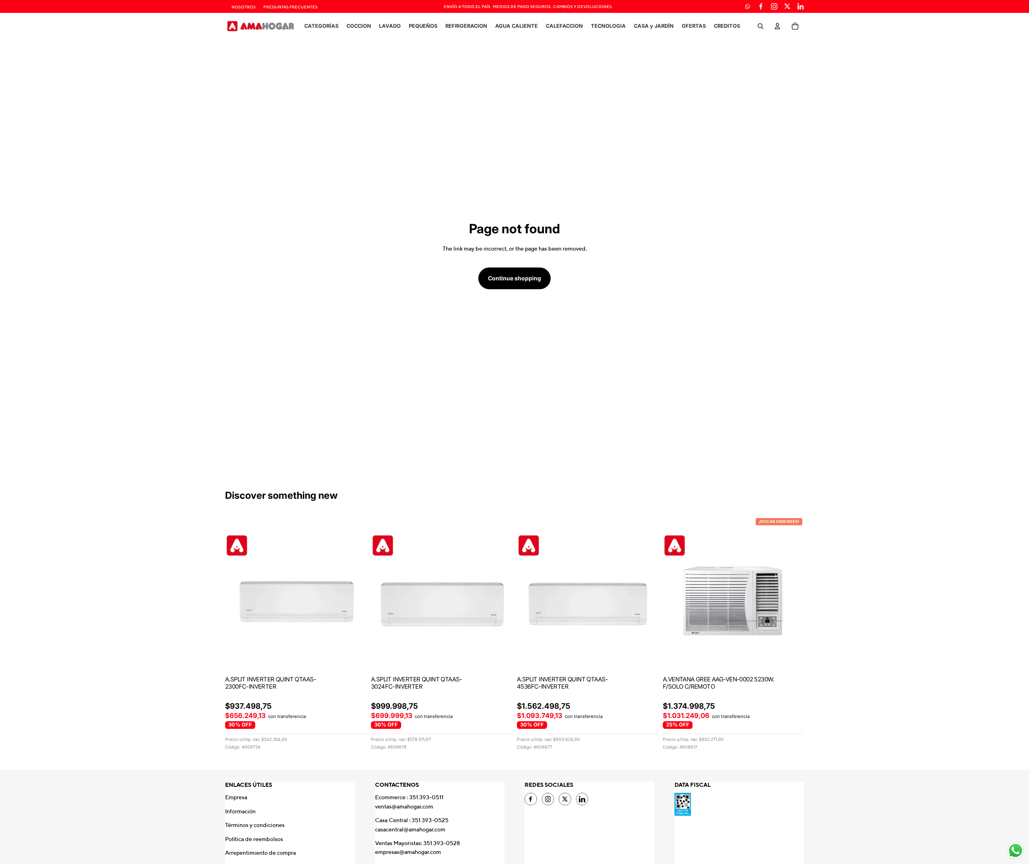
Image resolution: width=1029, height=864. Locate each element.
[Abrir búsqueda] (760, 26)
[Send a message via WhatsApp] (1015, 850)
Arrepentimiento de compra (260, 853)
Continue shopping (514, 278)
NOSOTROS (244, 7)
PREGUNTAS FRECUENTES (290, 7)
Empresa (236, 797)
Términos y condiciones (255, 825)
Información (240, 811)
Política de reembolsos (254, 839)
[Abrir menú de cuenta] (777, 26)
